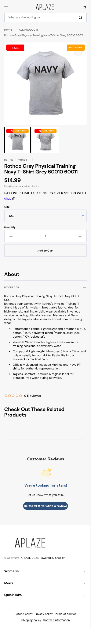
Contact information (54, 620)
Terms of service (64, 614)
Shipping (9, 186)
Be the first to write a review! (44, 506)
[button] (6, 7)
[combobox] (44, 17)
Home (8, 29)
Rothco (22, 159)
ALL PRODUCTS (29, 29)
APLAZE (26, 558)
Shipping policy (30, 620)
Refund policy (22, 614)
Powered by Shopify (52, 558)
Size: (7, 206)
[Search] (78, 17)
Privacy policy (42, 614)
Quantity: (10, 227)
